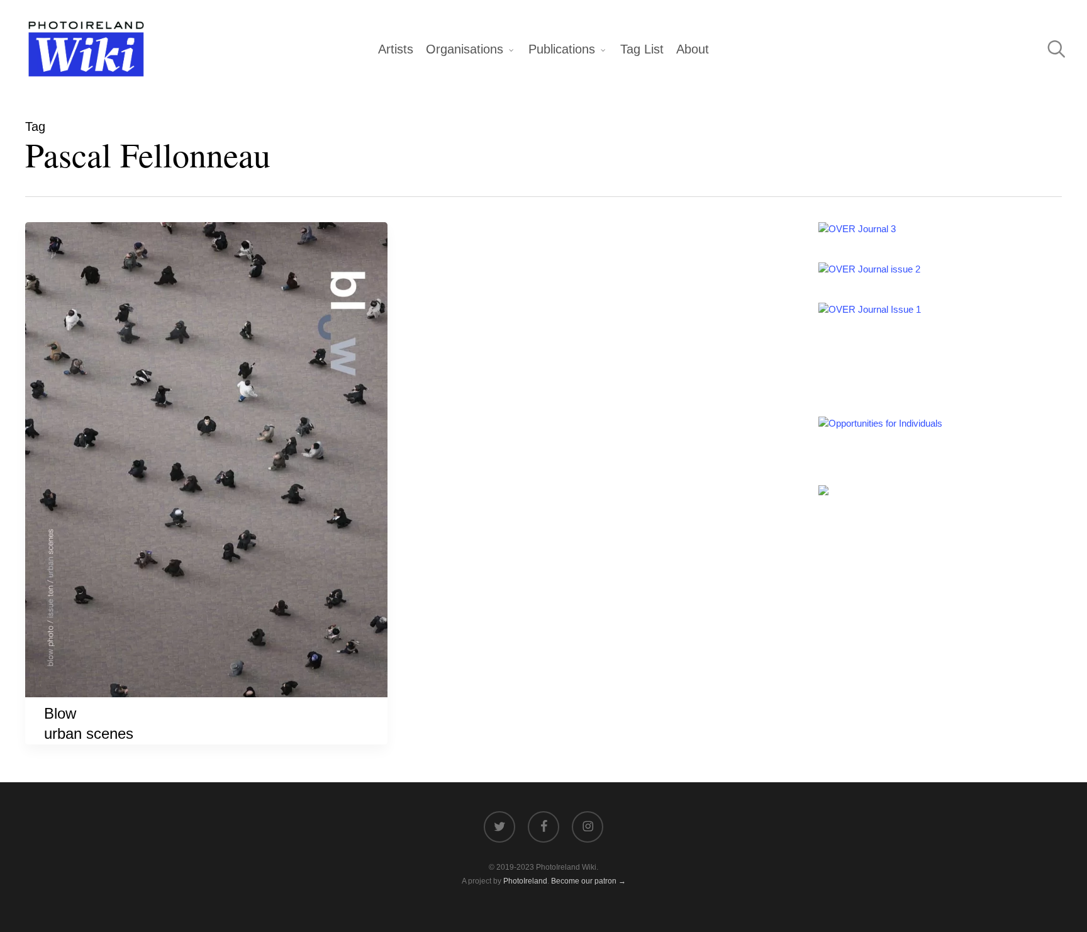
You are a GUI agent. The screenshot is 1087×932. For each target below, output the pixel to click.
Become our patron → (588, 881)
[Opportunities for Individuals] (880, 423)
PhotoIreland (525, 881)
